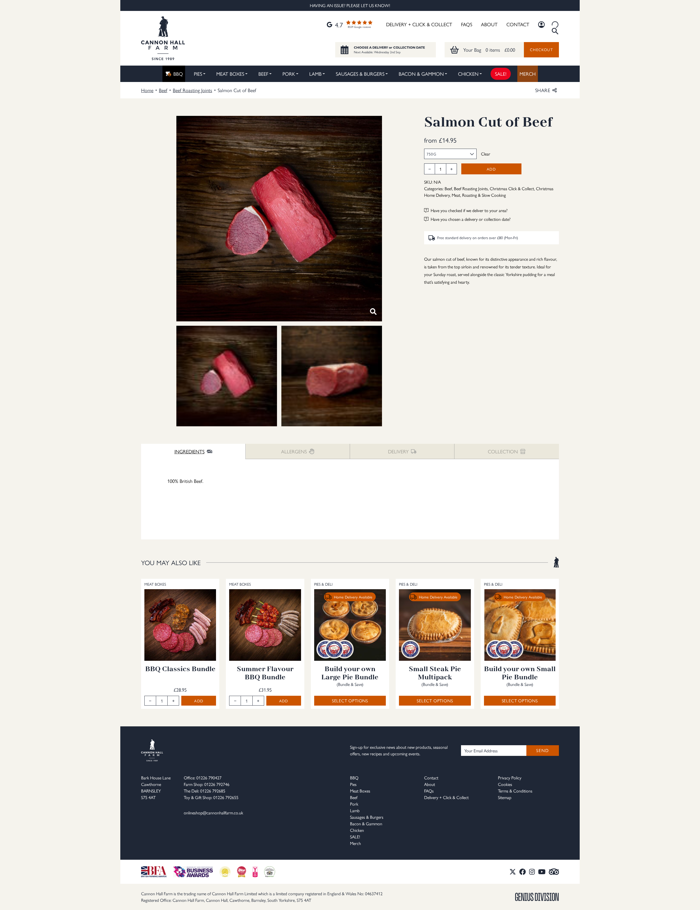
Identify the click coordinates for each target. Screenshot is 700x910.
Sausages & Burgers (360, 73)
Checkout (541, 49)
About (489, 24)
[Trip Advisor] (554, 871)
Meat (456, 195)
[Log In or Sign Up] (541, 24)
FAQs (466, 24)
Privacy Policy (509, 777)
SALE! (500, 73)
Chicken (468, 73)
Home (147, 90)
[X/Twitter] (512, 871)
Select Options (350, 700)
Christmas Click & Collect (512, 188)
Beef (263, 73)
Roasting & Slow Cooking (484, 195)
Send (542, 750)
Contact (517, 24)
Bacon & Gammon (421, 73)
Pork (288, 73)
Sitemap (504, 797)
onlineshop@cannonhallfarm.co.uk (213, 812)
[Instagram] (532, 871)
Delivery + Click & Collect (419, 24)
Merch (528, 73)
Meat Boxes (230, 73)
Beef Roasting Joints (192, 90)
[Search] (555, 24)
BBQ (178, 73)
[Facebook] (522, 871)
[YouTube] (542, 871)
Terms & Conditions (515, 791)
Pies (198, 73)
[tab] (193, 451)
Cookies (505, 784)
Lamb (315, 73)
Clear (485, 154)
